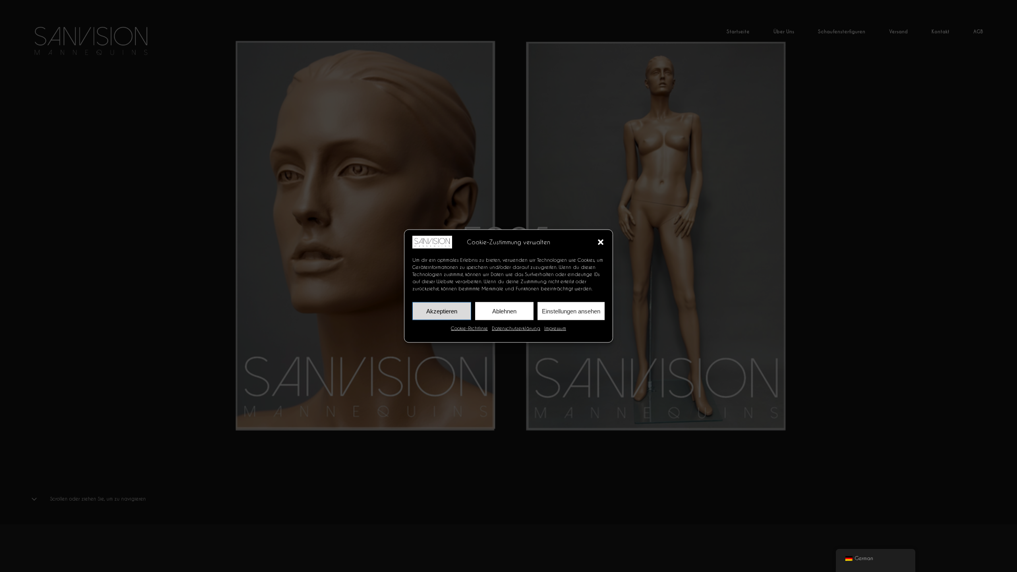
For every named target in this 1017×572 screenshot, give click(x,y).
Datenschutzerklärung (516, 327)
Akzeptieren (441, 310)
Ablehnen (504, 310)
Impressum (555, 327)
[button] (601, 242)
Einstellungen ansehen (571, 310)
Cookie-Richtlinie (469, 327)
